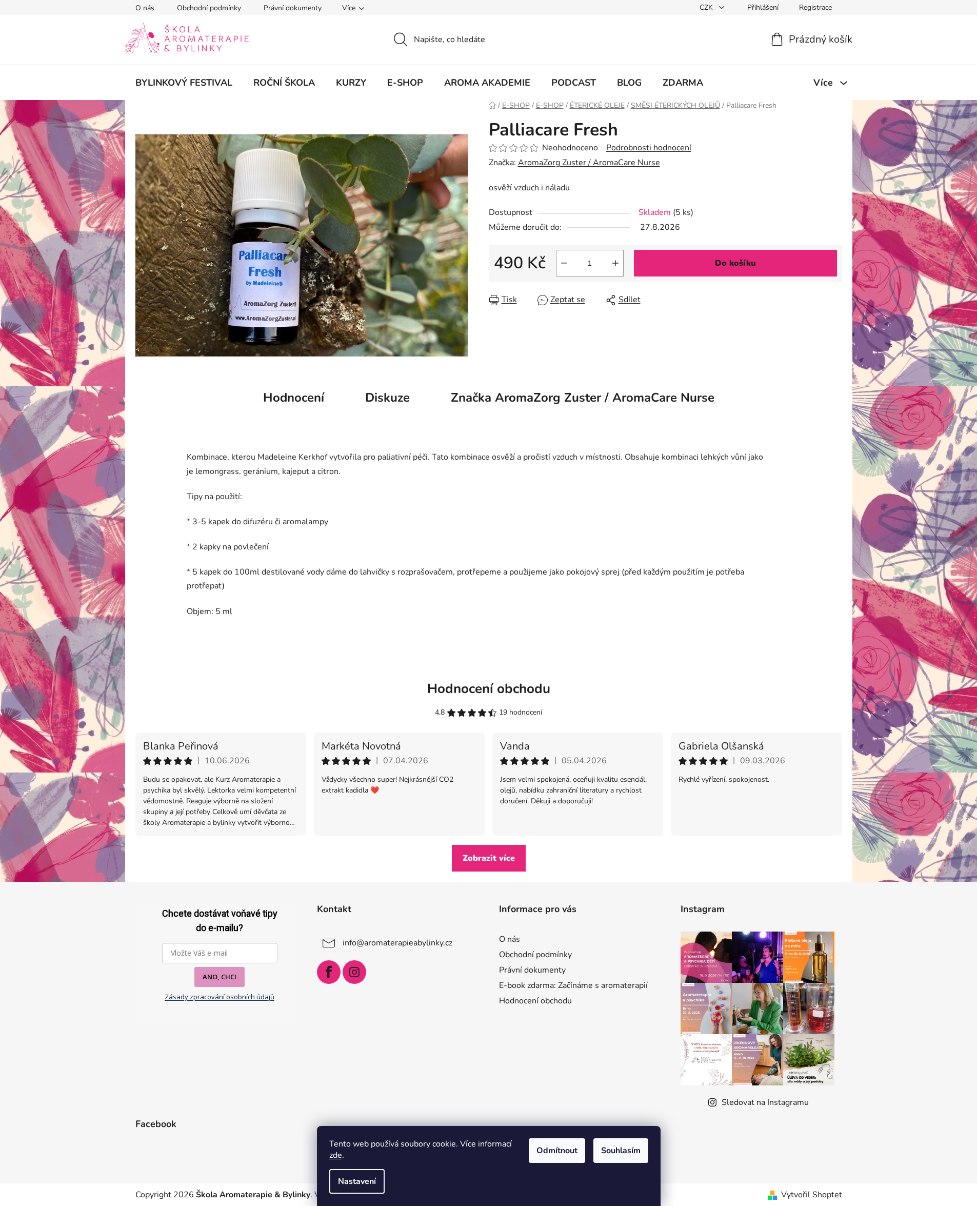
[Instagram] (354, 972)
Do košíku (735, 263)
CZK (707, 7)
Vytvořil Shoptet (811, 1194)
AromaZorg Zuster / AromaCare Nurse (589, 162)
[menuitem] (184, 82)
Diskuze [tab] (387, 397)
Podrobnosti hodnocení (648, 147)
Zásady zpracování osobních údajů (219, 996)
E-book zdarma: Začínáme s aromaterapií (573, 985)
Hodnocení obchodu (488, 689)
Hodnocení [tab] (293, 397)
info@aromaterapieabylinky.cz (397, 942)
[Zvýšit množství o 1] (615, 263)
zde (335, 1155)
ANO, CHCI (219, 976)
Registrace (815, 7)
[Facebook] (329, 972)
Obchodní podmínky (209, 8)
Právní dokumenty (293, 8)
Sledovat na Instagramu (765, 1102)
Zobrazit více (489, 858)
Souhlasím (621, 1150)
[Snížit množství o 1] (564, 263)
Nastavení (357, 1181)
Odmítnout (556, 1150)
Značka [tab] (582, 397)
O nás (144, 8)
